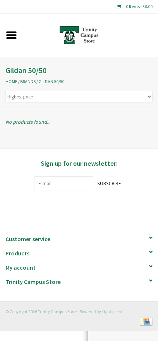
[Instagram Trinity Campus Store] (92, 206)
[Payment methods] (144, 320)
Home (11, 81)
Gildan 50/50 (51, 81)
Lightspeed (112, 311)
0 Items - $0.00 (138, 6)
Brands (28, 81)
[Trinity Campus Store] (90, 34)
